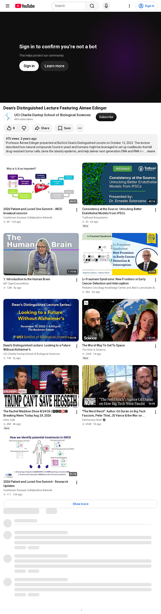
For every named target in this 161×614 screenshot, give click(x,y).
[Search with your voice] (106, 6)
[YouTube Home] (25, 6)
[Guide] (7, 5)
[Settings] (129, 5)
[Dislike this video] (24, 128)
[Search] (92, 6)
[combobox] (69, 5)
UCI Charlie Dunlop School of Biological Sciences (52, 115)
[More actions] (80, 128)
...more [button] (150, 151)
